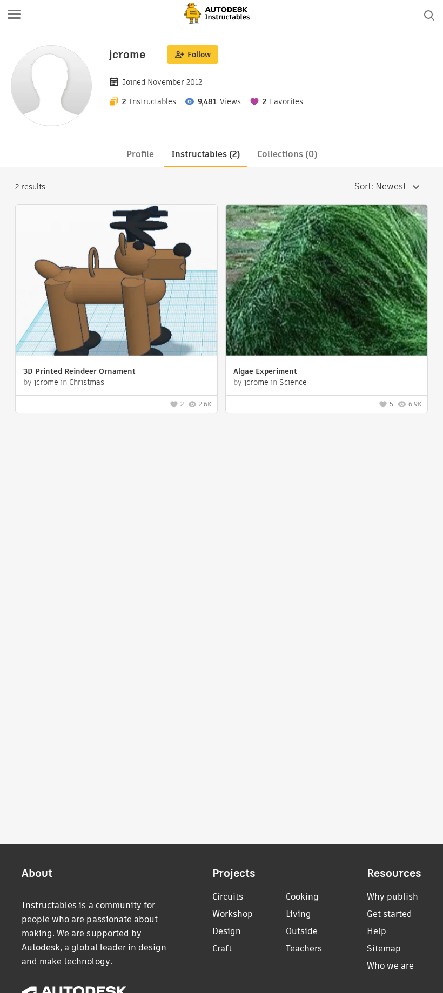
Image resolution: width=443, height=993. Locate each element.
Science (293, 382)
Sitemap (384, 948)
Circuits (227, 896)
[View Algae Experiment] (326, 281)
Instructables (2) (205, 154)
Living (298, 914)
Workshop (232, 914)
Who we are (390, 966)
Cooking (302, 896)
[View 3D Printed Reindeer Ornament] (116, 281)
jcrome (46, 382)
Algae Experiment (265, 371)
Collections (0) (287, 154)
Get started (389, 914)
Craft (222, 948)
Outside (302, 931)
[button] (14, 15)
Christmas (86, 382)
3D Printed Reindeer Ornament (79, 371)
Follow (199, 54)
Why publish (392, 896)
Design (226, 931)
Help (376, 931)
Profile (140, 154)
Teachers (304, 948)
